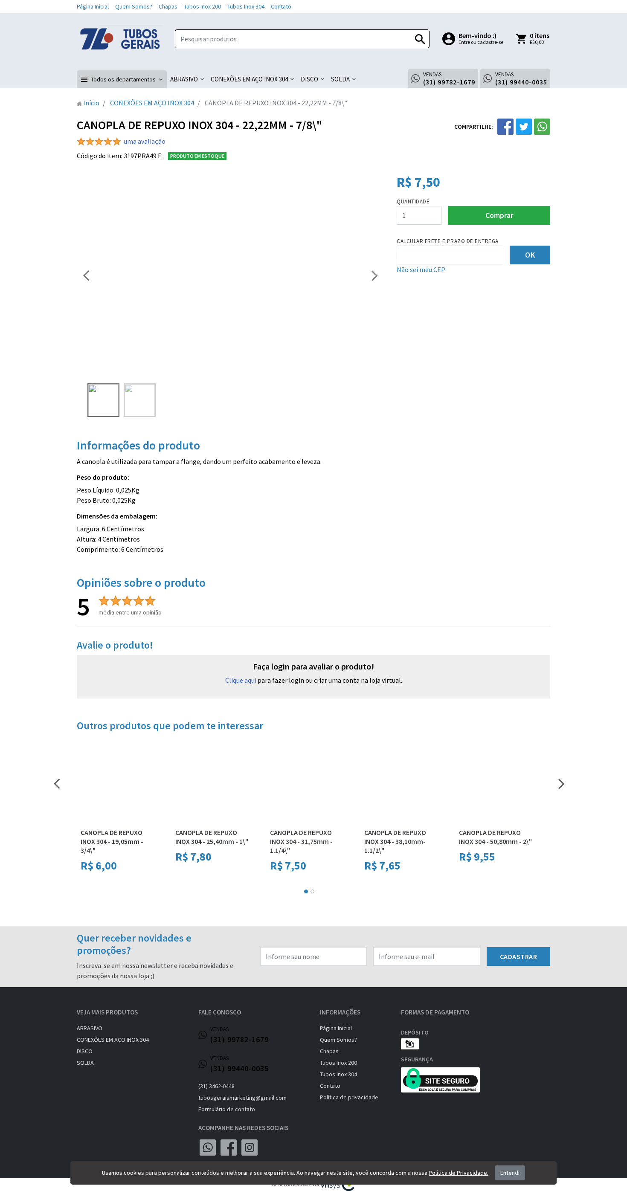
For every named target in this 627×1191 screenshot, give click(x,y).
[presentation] (86, 275)
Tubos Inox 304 (245, 6)
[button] (122, 79)
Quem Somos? (133, 6)
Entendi (510, 1173)
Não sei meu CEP (421, 269)
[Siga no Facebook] (228, 1147)
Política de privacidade (349, 1097)
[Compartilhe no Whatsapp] (542, 127)
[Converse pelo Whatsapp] (207, 1147)
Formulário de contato (226, 1109)
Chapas (168, 6)
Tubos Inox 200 (202, 6)
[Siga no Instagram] (249, 1147)
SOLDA (85, 1062)
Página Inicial (93, 6)
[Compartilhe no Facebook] (505, 127)
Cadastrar (518, 956)
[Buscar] (420, 38)
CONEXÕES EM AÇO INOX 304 (113, 1039)
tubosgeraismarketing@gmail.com (242, 1097)
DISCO (85, 1051)
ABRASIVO (89, 1028)
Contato (281, 6)
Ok (530, 255)
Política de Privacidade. (458, 1173)
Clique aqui (240, 680)
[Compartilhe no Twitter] (524, 127)
